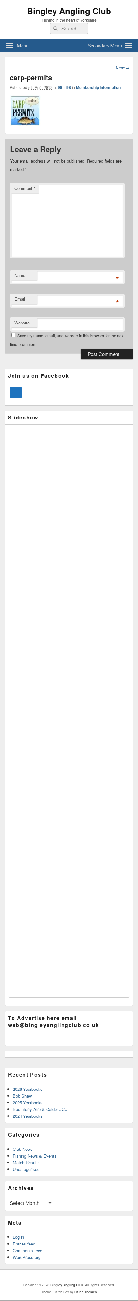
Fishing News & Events (34, 1156)
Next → (122, 68)
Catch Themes (85, 1292)
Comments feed (27, 1250)
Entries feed (24, 1244)
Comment (24, 188)
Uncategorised (26, 1169)
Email (19, 299)
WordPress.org (26, 1257)
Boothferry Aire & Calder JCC (40, 1109)
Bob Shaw (22, 1096)
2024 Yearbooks (28, 1116)
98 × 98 (64, 87)
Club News (23, 1149)
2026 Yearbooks (28, 1089)
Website (22, 323)
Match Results (26, 1162)
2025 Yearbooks (28, 1102)
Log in (18, 1237)
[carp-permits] (25, 124)
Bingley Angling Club (69, 11)
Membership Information (98, 87)
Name (19, 275)
